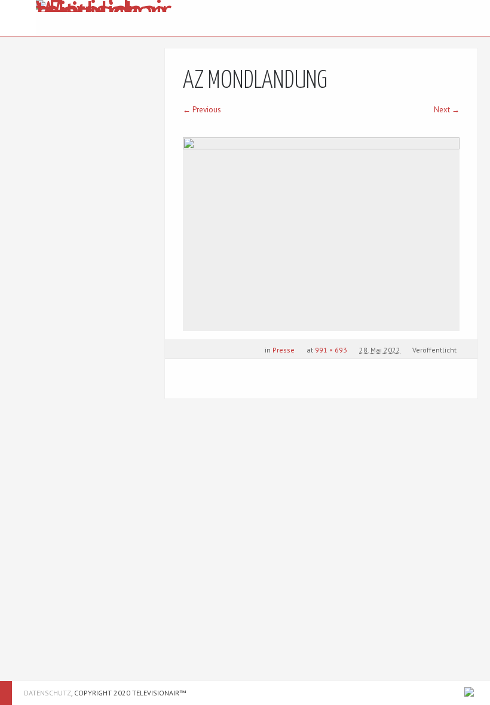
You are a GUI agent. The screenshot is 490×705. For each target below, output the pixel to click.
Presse (283, 349)
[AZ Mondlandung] (321, 234)
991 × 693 (331, 349)
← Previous (202, 110)
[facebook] (469, 692)
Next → (447, 110)
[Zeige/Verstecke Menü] (18, 18)
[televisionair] (106, 18)
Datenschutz (47, 692)
